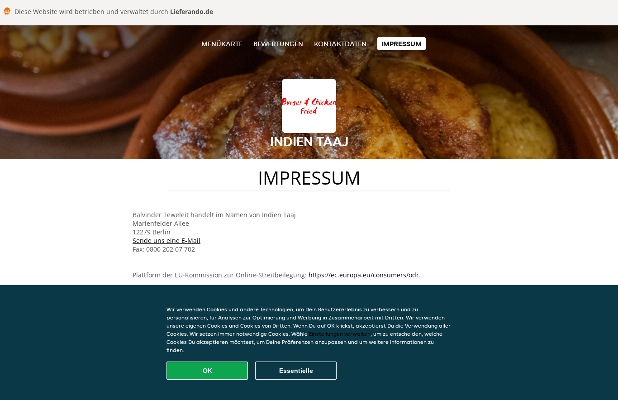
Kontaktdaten (340, 43)
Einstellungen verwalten (340, 333)
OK (207, 370)
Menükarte (221, 43)
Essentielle (296, 370)
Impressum (401, 43)
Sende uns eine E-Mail (166, 240)
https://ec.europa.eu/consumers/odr (364, 275)
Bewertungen (278, 43)
